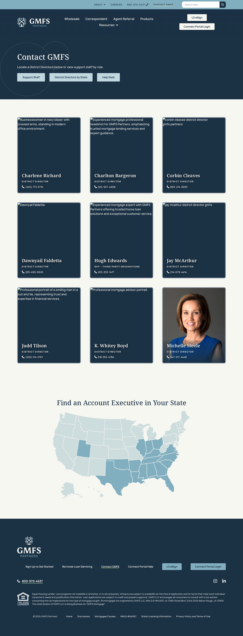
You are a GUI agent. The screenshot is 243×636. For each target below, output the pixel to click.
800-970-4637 (32, 581)
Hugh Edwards (110, 260)
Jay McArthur (182, 260)
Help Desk (108, 77)
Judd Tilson (34, 345)
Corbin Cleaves (183, 175)
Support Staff (31, 77)
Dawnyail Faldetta (42, 260)
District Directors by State (71, 77)
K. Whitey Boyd (111, 345)
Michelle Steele (183, 345)
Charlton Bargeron (115, 175)
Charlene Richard (41, 175)
